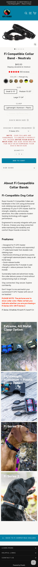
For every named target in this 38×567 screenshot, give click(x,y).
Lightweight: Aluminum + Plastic (18, 108)
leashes (8, 294)
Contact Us (8, 558)
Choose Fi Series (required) (17, 128)
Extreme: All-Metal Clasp (18, 113)
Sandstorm (16, 81)
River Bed (11, 81)
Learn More (8, 548)
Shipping (10, 67)
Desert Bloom (31, 81)
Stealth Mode (26, 81)
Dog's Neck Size (17, 120)
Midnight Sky (6, 81)
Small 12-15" (10, 91)
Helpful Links (9, 553)
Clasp (19, 104)
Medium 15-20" (25, 91)
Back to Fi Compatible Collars (20, 538)
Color (19, 77)
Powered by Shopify (19, 565)
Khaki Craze (21, 81)
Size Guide (8, 168)
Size (19, 87)
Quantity (19, 150)
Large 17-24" (19, 97)
